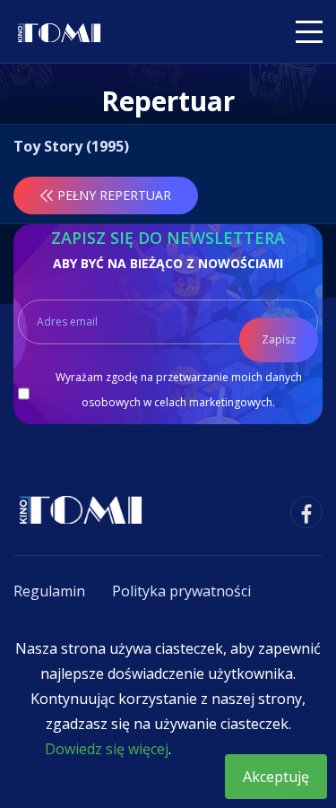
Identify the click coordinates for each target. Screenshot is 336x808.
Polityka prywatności (181, 591)
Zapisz (279, 339)
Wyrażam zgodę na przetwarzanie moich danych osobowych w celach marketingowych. (179, 389)
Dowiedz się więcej (106, 749)
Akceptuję (276, 776)
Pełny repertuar (114, 195)
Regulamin (49, 591)
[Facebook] (306, 512)
